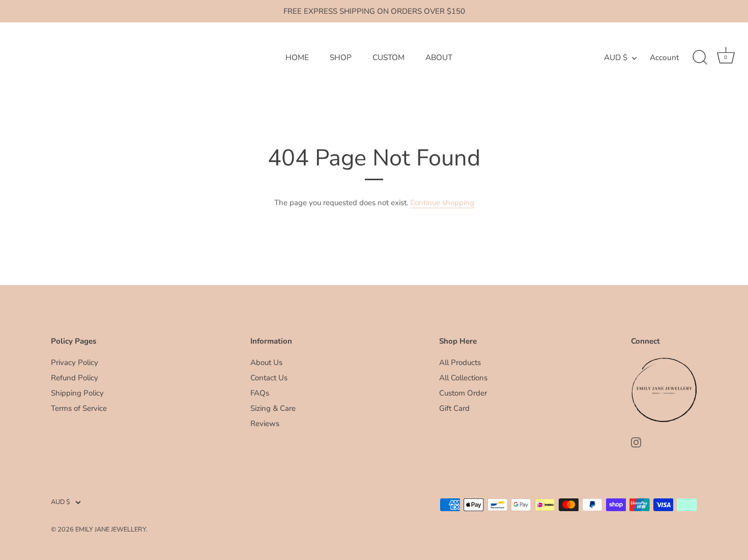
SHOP (341, 57)
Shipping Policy (77, 393)
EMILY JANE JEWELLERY (110, 529)
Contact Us (268, 378)
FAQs (259, 393)
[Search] (699, 57)
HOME (297, 57)
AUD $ (615, 58)
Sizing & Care (273, 408)
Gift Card (454, 408)
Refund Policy (74, 378)
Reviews (264, 423)
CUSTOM (388, 57)
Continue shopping (442, 203)
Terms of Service (79, 408)
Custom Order (463, 393)
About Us (266, 362)
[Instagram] (636, 442)
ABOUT (438, 57)
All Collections (463, 378)
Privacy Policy (74, 362)
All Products (460, 362)
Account (664, 57)
